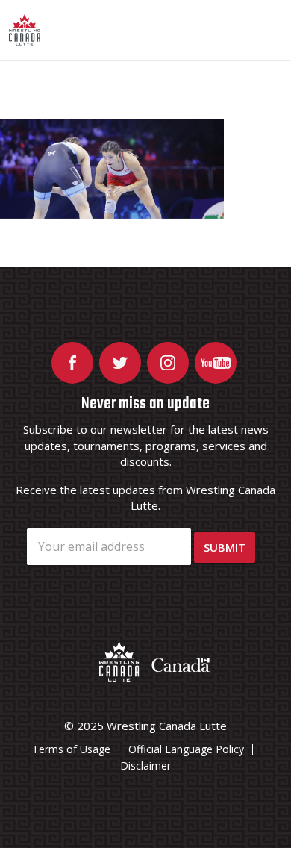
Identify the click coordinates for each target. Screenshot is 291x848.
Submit (224, 547)
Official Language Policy (186, 749)
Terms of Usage (71, 749)
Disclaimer (145, 765)
